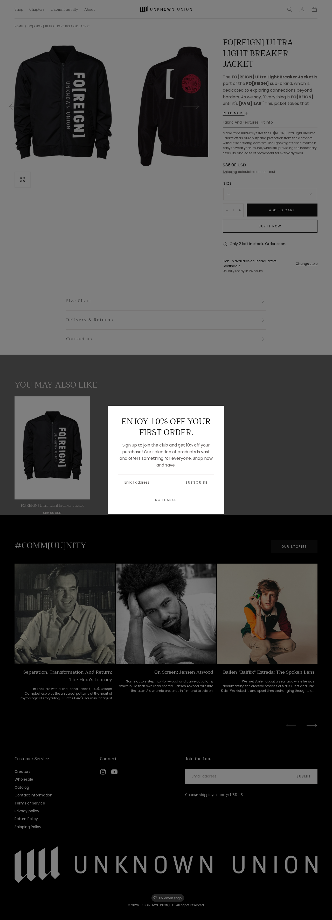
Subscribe (196, 482)
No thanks (166, 500)
